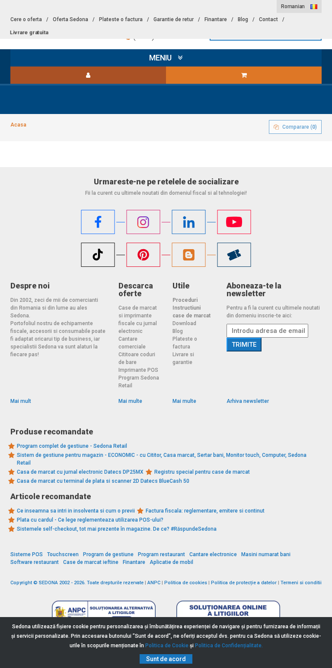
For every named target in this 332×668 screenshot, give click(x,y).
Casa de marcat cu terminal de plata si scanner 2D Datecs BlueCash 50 (103, 481)
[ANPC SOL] (228, 613)
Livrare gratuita (29, 32)
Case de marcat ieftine (90, 562)
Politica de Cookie (166, 646)
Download (184, 323)
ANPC (153, 583)
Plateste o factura (121, 19)
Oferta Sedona (70, 19)
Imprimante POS (138, 370)
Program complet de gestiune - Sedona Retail (72, 446)
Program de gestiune (108, 554)
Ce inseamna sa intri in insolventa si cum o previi (76, 511)
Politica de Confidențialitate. (229, 646)
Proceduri (185, 300)
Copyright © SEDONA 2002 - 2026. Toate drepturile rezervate (77, 583)
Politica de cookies (185, 583)
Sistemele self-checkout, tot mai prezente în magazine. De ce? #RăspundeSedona (117, 529)
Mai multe (130, 401)
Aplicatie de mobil (171, 562)
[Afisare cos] (244, 75)
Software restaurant (34, 562)
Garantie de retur (173, 19)
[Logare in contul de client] (88, 75)
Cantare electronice (213, 554)
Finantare (215, 19)
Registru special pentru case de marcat (202, 472)
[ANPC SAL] (104, 613)
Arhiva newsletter (248, 401)
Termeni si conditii (301, 583)
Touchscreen (63, 554)
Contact (268, 19)
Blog (243, 19)
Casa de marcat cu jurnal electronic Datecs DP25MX (80, 472)
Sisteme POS (26, 554)
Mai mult (20, 401)
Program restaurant (161, 554)
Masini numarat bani (265, 554)
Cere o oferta (26, 19)
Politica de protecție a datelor (244, 583)
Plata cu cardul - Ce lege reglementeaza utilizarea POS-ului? (90, 520)
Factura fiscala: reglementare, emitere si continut (205, 511)
